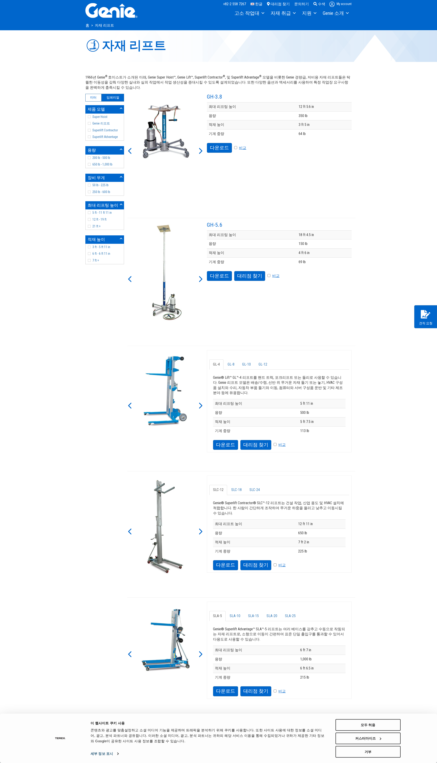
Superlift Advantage (105, 137)
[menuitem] (249, 13)
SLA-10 (235, 616)
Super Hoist (99, 117)
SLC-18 (236, 490)
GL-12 (263, 364)
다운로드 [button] (219, 147)
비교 (242, 148)
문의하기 (301, 4)
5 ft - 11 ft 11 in (102, 212)
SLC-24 (254, 490)
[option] (165, 132)
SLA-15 (253, 616)
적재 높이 (96, 239)
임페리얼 (113, 97)
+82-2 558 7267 (234, 4)
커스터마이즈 (365, 738)
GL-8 (231, 364)
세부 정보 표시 (102, 754)
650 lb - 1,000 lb (102, 164)
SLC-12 (218, 490)
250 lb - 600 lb (101, 192)
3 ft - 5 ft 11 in (101, 247)
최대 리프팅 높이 (103, 205)
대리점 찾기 (280, 4)
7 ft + (95, 260)
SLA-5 (217, 616)
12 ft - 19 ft (99, 219)
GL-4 (216, 364)
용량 (92, 150)
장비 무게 (96, 177)
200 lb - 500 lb (101, 158)
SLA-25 (290, 616)
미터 (93, 97)
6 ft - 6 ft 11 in (101, 253)
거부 (368, 752)
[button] (129, 150)
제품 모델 (96, 109)
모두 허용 (368, 725)
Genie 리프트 (101, 123)
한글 (258, 4)
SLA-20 (272, 616)
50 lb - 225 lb (100, 185)
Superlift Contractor (105, 130)
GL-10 (246, 364)
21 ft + (96, 226)
